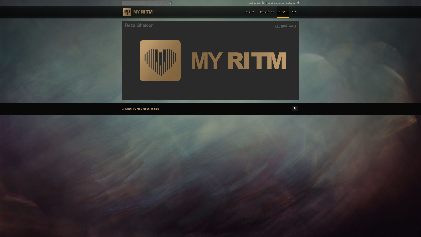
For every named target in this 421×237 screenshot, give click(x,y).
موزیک (282, 11)
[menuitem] (294, 12)
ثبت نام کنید (254, 3)
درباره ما (249, 11)
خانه (294, 11)
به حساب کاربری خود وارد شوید (281, 3)
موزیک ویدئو (267, 11)
